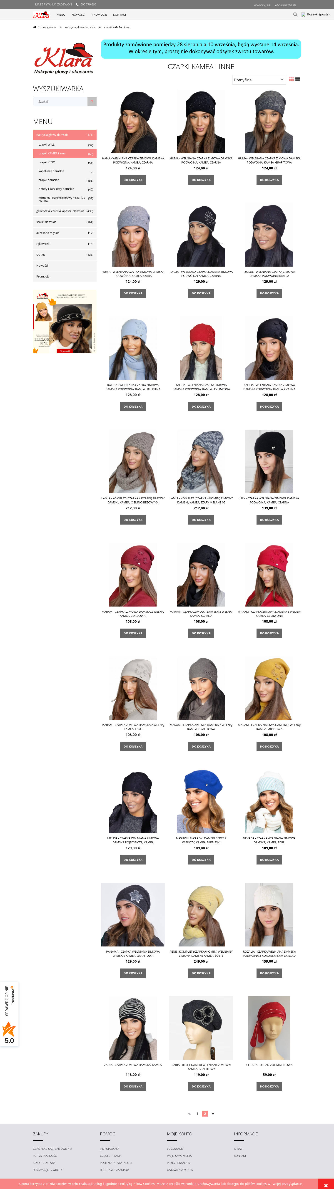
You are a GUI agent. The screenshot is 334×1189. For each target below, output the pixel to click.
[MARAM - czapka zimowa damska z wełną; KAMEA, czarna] (201, 575)
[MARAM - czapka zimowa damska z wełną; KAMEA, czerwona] (269, 575)
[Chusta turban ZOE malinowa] (269, 1028)
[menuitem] (60, 14)
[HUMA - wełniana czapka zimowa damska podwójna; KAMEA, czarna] (201, 121)
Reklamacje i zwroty (47, 1170)
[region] (201, 49)
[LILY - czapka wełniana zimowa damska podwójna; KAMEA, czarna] (269, 461)
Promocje (42, 276)
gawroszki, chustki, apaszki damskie (60, 211)
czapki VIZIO (47, 162)
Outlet (40, 255)
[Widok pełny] (297, 79)
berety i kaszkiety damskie (56, 189)
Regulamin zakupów (115, 1170)
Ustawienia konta (180, 1170)
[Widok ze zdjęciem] (291, 79)
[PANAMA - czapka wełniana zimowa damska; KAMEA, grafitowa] (133, 914)
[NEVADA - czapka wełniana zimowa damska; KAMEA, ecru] (269, 801)
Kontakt (240, 1156)
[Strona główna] (41, 14)
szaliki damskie (46, 222)
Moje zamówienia (179, 1156)
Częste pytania (110, 1156)
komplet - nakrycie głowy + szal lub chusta (62, 199)
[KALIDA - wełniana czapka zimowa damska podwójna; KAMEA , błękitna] (133, 348)
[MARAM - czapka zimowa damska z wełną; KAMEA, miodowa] (269, 688)
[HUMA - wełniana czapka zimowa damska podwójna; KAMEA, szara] (133, 235)
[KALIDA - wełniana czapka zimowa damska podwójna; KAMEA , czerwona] (201, 348)
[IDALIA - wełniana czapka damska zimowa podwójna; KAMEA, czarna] (201, 235)
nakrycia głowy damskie (52, 135)
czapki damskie (49, 180)
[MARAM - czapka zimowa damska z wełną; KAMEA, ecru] (133, 688)
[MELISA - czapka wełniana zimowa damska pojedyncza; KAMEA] (133, 801)
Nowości (42, 265)
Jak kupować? (109, 1149)
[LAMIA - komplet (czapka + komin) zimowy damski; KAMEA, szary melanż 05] (201, 461)
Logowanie (175, 1149)
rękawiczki (43, 244)
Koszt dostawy (44, 1163)
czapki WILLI (47, 144)
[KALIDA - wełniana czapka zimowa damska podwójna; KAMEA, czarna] (269, 348)
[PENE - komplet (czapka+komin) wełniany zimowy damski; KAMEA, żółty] (201, 914)
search (295, 14)
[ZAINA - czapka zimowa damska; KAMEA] (133, 1028)
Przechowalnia (178, 1163)
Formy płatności (45, 1156)
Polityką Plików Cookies (137, 1184)
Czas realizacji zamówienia (52, 1149)
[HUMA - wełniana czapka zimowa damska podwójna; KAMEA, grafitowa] (269, 121)
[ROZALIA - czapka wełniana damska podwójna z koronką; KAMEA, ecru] (269, 914)
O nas (238, 1149)
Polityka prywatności (116, 1163)
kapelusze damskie (51, 171)
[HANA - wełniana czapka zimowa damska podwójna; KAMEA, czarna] (133, 121)
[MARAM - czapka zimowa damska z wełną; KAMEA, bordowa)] (133, 575)
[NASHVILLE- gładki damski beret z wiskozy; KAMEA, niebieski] (201, 801)
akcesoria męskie (47, 233)
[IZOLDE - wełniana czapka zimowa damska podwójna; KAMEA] (269, 235)
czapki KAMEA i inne (52, 153)
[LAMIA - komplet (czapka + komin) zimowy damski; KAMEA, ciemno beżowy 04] (133, 461)
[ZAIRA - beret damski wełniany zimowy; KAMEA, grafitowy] (201, 1028)
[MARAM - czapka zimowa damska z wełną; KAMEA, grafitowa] (201, 688)
